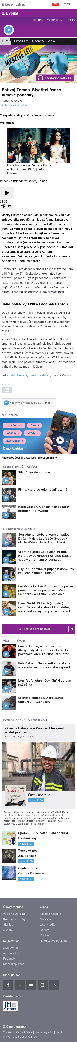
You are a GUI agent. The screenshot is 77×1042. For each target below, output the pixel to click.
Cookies (8, 1032)
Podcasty (9, 958)
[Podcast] (3, 206)
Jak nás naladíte (50, 914)
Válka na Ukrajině (14, 914)
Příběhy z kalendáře (15, 105)
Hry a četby (12, 425)
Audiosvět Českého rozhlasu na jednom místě (29, 457)
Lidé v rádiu (47, 924)
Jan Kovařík (19, 375)
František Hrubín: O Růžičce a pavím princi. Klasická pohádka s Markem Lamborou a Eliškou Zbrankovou (45, 590)
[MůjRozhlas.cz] (7, 123)
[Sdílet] (9, 206)
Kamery (70, 20)
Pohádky (10, 433)
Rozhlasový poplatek (54, 940)
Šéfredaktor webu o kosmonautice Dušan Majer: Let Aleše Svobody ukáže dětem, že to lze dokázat (44, 538)
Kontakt (45, 935)
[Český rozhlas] (13, 4)
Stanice (8, 924)
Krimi (33, 425)
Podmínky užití (44, 1032)
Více (53, 41)
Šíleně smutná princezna (36, 472)
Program (37, 20)
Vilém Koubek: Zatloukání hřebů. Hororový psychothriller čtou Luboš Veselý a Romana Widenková (44, 555)
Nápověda (47, 919)
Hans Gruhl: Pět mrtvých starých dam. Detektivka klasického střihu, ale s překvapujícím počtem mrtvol (44, 607)
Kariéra (44, 930)
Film (5, 41)
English (61, 1032)
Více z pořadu (14, 641)
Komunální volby (14, 919)
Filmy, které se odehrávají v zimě (42, 489)
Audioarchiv (54, 20)
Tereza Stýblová (39, 375)
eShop (7, 930)
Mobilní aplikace (14, 964)
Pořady (38, 41)
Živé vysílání (12, 440)
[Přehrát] (7, 193)
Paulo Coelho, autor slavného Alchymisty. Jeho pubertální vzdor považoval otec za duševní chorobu (44, 650)
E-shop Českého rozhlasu (25, 720)
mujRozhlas (9, 415)
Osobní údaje (24, 1032)
